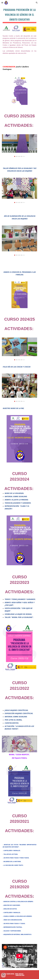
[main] (19, 14)
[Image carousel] (19, 145)
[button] (2, 2)
